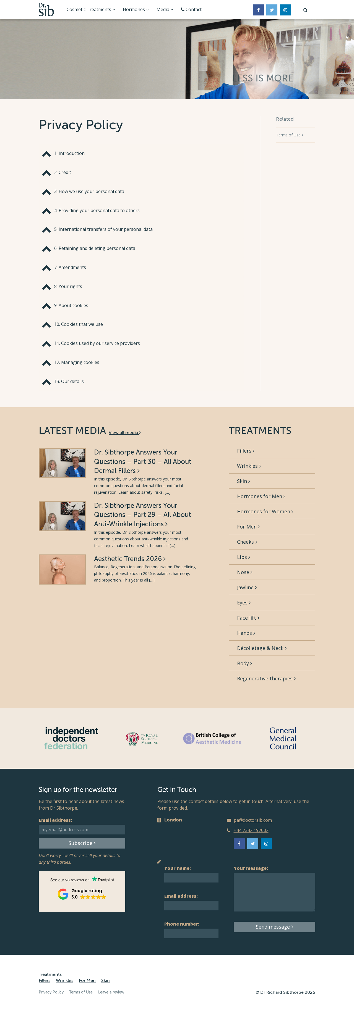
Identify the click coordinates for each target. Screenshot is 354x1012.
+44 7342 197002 (251, 830)
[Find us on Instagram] (285, 9)
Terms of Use (289, 135)
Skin (242, 481)
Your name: (177, 868)
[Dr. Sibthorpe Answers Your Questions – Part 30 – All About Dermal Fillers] (62, 463)
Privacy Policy (51, 992)
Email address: (55, 820)
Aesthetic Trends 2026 (128, 559)
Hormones (134, 9)
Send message (273, 926)
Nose (244, 572)
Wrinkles (248, 466)
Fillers (245, 450)
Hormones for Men (260, 496)
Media (163, 9)
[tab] (141, 153)
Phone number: (181, 924)
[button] (305, 9)
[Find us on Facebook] (258, 9)
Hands (245, 633)
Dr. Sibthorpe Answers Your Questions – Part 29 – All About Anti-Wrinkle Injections (142, 515)
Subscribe (81, 843)
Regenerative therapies (265, 678)
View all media (124, 432)
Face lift (247, 617)
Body (243, 663)
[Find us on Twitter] (271, 9)
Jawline (246, 587)
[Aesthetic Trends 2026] (62, 569)
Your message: (251, 868)
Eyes (243, 602)
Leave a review (111, 992)
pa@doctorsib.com (253, 820)
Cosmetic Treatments (89, 9)
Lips (242, 557)
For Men (247, 526)
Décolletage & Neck (261, 648)
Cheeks (246, 541)
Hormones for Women (264, 511)
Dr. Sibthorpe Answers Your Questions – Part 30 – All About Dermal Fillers (142, 462)
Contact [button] (193, 9)
